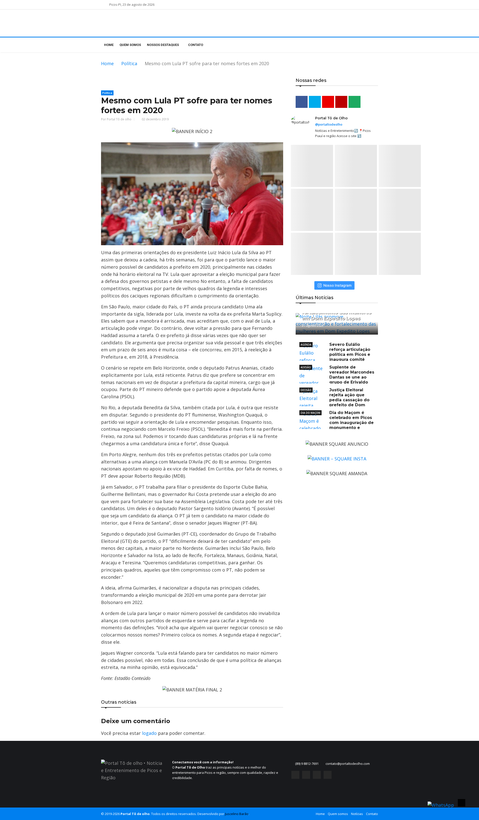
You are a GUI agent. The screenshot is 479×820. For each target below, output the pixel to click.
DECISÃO (306, 390)
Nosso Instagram (337, 285)
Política (129, 63)
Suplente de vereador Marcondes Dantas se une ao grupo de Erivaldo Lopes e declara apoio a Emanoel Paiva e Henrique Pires (336, 380)
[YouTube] (317, 775)
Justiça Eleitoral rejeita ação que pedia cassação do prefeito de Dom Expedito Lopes (334, 400)
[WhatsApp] (328, 775)
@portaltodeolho (328, 124)
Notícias (357, 814)
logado (149, 733)
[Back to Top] (461, 803)
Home (109, 45)
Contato (195, 45)
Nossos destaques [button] (163, 45)
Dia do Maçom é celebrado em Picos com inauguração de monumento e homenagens (336, 422)
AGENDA (306, 344)
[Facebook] (295, 775)
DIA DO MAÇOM (310, 412)
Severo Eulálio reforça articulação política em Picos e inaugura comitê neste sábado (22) (334, 354)
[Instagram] (306, 775)
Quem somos (130, 45)
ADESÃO (306, 367)
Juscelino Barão (236, 814)
